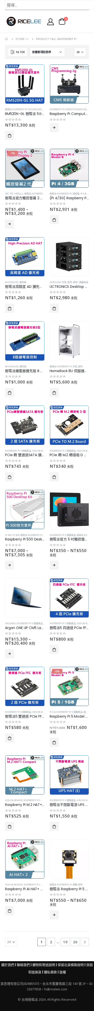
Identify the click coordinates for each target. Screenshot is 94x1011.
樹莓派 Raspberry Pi (16, 109)
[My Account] (50, 21)
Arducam (55, 282)
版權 (62, 972)
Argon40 (10, 623)
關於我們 (7, 964)
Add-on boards (41, 450)
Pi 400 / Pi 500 (12, 535)
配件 (69, 282)
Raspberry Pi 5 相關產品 (18, 450)
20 (75, 941)
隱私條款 (50, 972)
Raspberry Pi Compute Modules (68, 109)
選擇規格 (9, 223)
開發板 (76, 193)
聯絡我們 (23, 964)
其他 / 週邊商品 (80, 282)
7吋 (11, 193)
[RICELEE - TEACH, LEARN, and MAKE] (24, 21)
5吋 (7, 193)
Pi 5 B (52, 712)
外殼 (64, 282)
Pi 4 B (83, 193)
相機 (75, 884)
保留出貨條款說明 (71, 964)
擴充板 (23, 282)
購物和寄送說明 (43, 964)
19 (65, 941)
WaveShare (35, 109)
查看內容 (54, 127)
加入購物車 (9, 135)
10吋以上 (18, 193)
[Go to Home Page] (7, 39)
